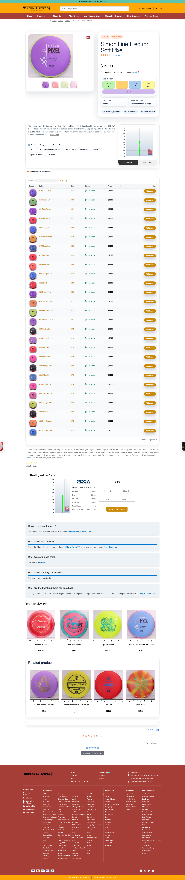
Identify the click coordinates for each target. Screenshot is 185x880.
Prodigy (74, 850)
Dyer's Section (146, 804)
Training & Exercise (111, 843)
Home (29, 16)
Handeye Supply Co (64, 840)
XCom (89, 845)
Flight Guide (74, 16)
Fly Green (61, 827)
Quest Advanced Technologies (96, 794)
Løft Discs (75, 812)
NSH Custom (76, 835)
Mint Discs (75, 822)
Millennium (75, 820)
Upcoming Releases (113, 16)
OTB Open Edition (77, 838)
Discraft (45, 858)
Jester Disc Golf (63, 858)
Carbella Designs (48, 820)
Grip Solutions (109, 814)
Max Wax (74, 817)
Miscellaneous (109, 830)
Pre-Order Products (148, 822)
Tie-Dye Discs (146, 843)
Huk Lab (60, 848)
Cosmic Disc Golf (48, 830)
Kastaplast (75, 794)
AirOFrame (108, 794)
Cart (160, 8)
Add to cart (150, 191)
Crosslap (45, 832)
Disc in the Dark (48, 850)
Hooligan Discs (62, 845)
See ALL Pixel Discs (117, 509)
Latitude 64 (75, 796)
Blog (72, 778)
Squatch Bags (91, 809)
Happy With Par (63, 843)
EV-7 (59, 809)
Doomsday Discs (63, 799)
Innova (60, 853)
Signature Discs (36, 155)
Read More (54, 134)
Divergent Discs (63, 796)
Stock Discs (50, 155)
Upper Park (90, 830)
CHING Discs (47, 822)
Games (107, 812)
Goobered (145, 809)
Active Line (46, 796)
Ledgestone (75, 802)
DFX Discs (46, 838)
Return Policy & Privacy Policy (79, 877)
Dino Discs (46, 843)
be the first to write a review (93, 753)
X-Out (144, 853)
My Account (146, 8)
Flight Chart (128, 163)
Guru (59, 838)
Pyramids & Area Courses (79, 781)
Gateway (60, 832)
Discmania (46, 853)
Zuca (88, 853)
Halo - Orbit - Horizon (148, 812)
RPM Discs (90, 802)
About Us (57, 16)
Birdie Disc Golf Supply (50, 814)
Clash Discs (46, 825)
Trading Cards (109, 840)
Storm (89, 814)
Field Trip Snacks (63, 820)
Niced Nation (75, 830)
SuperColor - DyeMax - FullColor (152, 840)
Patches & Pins (109, 832)
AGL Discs (46, 802)
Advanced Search (29, 812)
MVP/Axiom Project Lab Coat (51, 149)
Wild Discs (90, 843)
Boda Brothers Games (50, 817)
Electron (67, 21)
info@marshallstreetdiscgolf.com (142, 778)
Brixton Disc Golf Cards (112, 804)
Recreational (146, 827)
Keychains (108, 822)
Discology (46, 856)
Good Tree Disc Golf (64, 835)
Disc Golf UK (47, 848)
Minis (106, 827)
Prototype (145, 825)
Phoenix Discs (76, 845)
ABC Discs (46, 794)
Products (41, 16)
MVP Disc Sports (77, 825)
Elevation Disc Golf (64, 807)
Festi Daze (61, 817)
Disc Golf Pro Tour (148, 796)
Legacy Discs (76, 804)
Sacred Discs (91, 804)
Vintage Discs (146, 850)
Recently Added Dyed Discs (28, 802)
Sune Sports (91, 820)
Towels (107, 838)
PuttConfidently (76, 858)
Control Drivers (130, 796)
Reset (64, 181)
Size (72, 186)
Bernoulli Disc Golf (48, 812)
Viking (89, 835)
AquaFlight (46, 804)
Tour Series (145, 845)
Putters (95, 149)
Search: (31, 180)
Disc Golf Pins (47, 845)
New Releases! (133, 16)
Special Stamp (146, 835)
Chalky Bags (109, 807)
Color (41, 186)
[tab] (150, 743)
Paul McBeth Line (77, 843)
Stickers (107, 835)
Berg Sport (46, 809)
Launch (74, 799)
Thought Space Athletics (94, 825)
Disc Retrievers (109, 809)
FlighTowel (61, 825)
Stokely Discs (91, 812)
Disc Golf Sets (130, 799)
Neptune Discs (76, 827)
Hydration (108, 820)
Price (110, 186)
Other (73, 840)
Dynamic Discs (62, 804)
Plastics (60, 21)
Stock (87, 186)
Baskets (107, 802)
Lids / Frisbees (146, 817)
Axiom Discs (71, 149)
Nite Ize (74, 832)
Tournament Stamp (148, 848)
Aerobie (45, 799)
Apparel (107, 796)
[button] (88, 37)
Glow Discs (145, 807)
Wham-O (89, 840)
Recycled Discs (147, 830)
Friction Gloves (62, 830)
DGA (44, 840)
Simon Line (84, 149)
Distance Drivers (131, 802)
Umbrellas (108, 845)
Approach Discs (130, 794)
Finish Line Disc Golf (64, 822)
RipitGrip (89, 796)
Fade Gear (61, 814)
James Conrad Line (64, 856)
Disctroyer (61, 794)
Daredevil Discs (48, 835)
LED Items (108, 825)
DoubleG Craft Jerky (64, 802)
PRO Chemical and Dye (79, 848)
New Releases (28, 790)
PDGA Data (147, 163)
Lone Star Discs (76, 809)
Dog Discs (145, 799)
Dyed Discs (145, 802)
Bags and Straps (110, 799)
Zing (88, 850)
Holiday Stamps (147, 814)
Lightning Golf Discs (78, 807)
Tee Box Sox (91, 822)
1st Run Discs (146, 794)
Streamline (90, 817)
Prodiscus (75, 853)
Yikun (88, 848)
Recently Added (151, 16)
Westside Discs (92, 838)
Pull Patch (75, 856)
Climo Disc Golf (48, 827)
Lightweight (145, 820)
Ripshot (89, 799)
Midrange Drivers (131, 807)
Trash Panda (91, 827)
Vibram (89, 832)
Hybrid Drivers (130, 804)
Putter (42, 563)
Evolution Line (62, 812)
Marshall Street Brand (78, 814)
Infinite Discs (62, 850)
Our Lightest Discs (92, 16)
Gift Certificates (28, 809)
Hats (106, 817)
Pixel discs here (111, 547)
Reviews (101, 778)
